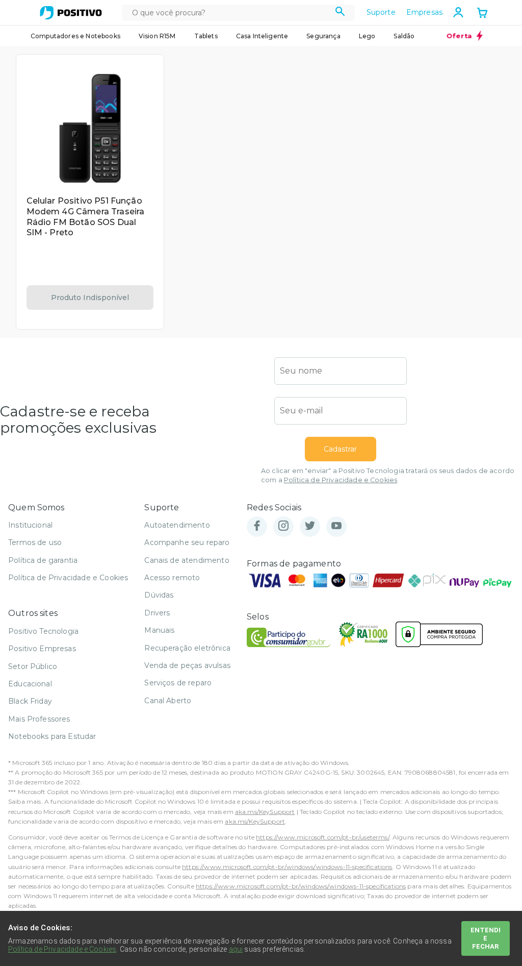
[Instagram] (283, 526)
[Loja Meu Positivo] (71, 12)
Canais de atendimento (186, 560)
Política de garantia (42, 560)
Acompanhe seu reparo (186, 542)
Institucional (30, 525)
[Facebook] (257, 526)
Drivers (157, 612)
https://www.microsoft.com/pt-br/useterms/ (322, 837)
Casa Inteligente (262, 36)
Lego (367, 36)
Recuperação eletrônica (187, 648)
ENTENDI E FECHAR (486, 938)
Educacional (30, 683)
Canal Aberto (167, 700)
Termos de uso (35, 542)
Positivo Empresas (42, 648)
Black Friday (30, 701)
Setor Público (32, 666)
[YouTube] (336, 526)
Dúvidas (158, 595)
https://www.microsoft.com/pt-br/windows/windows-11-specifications (287, 867)
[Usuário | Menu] (458, 12)
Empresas (424, 12)
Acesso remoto (172, 577)
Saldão (404, 36)
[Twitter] (310, 526)
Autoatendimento (177, 525)
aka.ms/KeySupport (265, 811)
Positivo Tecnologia (43, 631)
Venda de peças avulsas (187, 665)
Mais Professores (39, 719)
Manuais (159, 630)
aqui (236, 949)
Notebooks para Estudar (52, 736)
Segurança (323, 36)
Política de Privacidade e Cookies (340, 480)
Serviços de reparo (178, 682)
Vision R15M (157, 36)
